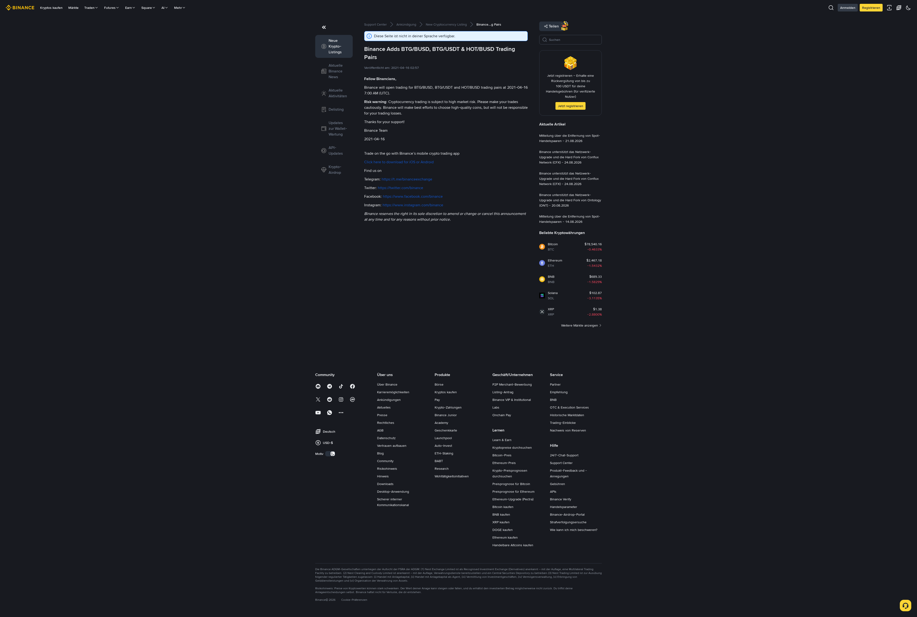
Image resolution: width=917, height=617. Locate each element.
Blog (380, 453)
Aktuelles (384, 407)
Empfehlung (559, 392)
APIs (553, 491)
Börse (439, 384)
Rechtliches (385, 422)
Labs (495, 407)
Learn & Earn (502, 440)
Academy (441, 422)
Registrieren (871, 7)
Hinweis (383, 476)
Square (146, 7)
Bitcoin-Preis (502, 455)
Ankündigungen (389, 400)
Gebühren (557, 484)
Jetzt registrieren (570, 106)
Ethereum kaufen (505, 537)
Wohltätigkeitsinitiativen (452, 476)
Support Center (561, 463)
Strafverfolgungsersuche (568, 522)
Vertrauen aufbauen (391, 445)
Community (385, 461)
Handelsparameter (563, 507)
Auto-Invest (443, 445)
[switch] (330, 453)
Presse (382, 415)
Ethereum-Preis (504, 463)
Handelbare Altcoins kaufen (512, 545)
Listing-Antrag (502, 392)
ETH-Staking (444, 453)
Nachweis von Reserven (568, 430)
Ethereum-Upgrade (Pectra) (512, 499)
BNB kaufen (501, 514)
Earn (128, 7)
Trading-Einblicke (563, 422)
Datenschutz (386, 438)
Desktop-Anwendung (393, 491)
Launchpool (443, 438)
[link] (334, 46)
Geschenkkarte (446, 430)
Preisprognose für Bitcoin (511, 484)
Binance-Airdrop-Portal (567, 514)
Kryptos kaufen (51, 7)
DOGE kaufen (502, 530)
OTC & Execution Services (569, 407)
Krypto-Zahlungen (448, 407)
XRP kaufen (501, 522)
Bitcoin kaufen (502, 507)
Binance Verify (560, 499)
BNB (553, 400)
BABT (439, 461)
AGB (380, 430)
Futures (110, 7)
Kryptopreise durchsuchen (512, 447)
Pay (437, 400)
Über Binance (387, 384)
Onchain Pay (501, 415)
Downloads (385, 484)
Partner (555, 384)
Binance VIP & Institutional (511, 400)
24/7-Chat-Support (564, 455)
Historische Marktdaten (567, 415)
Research (442, 468)
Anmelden (847, 7)
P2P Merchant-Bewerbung (512, 384)
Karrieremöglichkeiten (393, 392)
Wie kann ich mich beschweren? (573, 530)
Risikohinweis (387, 468)
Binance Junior (446, 415)
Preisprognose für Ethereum (513, 491)
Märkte (73, 7)
